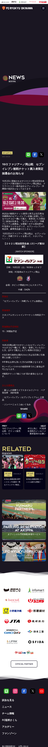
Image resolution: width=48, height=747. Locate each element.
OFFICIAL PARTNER (24, 664)
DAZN (27, 289)
